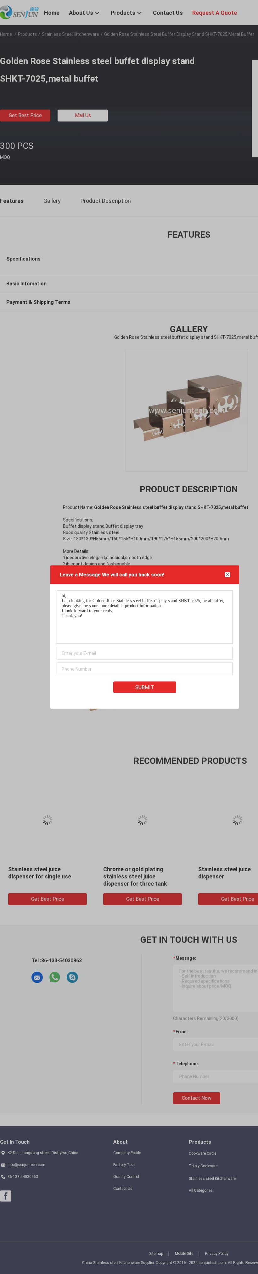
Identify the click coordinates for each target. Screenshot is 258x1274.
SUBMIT (144, 687)
